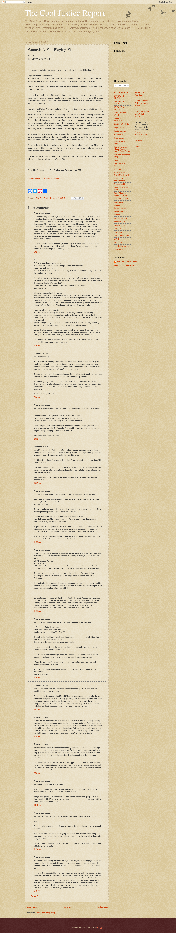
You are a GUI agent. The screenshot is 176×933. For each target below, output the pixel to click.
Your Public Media (121, 246)
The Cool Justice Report (65, 12)
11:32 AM (37, 542)
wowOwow (118, 250)
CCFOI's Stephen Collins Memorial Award (142, 103)
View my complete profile (124, 265)
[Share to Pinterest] (82, 198)
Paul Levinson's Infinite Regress (120, 207)
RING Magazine (120, 218)
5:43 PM (37, 891)
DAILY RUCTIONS (121, 124)
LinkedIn (138, 152)
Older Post (103, 907)
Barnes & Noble (141, 135)
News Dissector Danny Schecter (120, 194)
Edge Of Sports (120, 127)
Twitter (137, 146)
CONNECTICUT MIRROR (120, 103)
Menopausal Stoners (122, 184)
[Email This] (72, 198)
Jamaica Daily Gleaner (119, 165)
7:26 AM (37, 397)
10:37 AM (37, 483)
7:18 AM (37, 677)
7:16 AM (37, 345)
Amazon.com (140, 132)
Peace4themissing (121, 211)
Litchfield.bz (119, 169)
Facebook (139, 140)
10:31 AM (37, 439)
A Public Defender (121, 92)
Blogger (100, 928)
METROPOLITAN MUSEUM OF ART (121, 174)
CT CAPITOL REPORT (119, 108)
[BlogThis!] (74, 198)
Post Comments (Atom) (45, 913)
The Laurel (118, 232)
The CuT (117, 229)
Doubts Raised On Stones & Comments (45, 179)
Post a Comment (38, 896)
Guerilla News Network (119, 142)
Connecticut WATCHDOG (119, 119)
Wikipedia (118, 243)
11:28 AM (37, 611)
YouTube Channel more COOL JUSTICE (142, 113)
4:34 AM (37, 736)
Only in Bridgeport (121, 199)
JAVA (116, 160)
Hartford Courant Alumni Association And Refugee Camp (122, 149)
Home (67, 907)
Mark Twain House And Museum (121, 179)
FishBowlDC (119, 134)
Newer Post (31, 907)
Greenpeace (119, 138)
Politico (117, 215)
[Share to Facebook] (80, 198)
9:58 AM (37, 773)
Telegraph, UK (119, 225)
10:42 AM (37, 805)
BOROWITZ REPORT (119, 97)
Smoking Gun (119, 222)
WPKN (116, 239)
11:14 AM (37, 849)
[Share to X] (77, 198)
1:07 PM (37, 709)
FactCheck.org (120, 131)
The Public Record (121, 236)
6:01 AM (37, 252)
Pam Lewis (118, 202)
